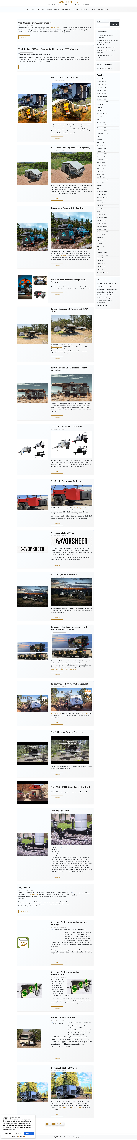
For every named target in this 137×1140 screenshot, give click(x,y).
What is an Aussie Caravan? (64, 77)
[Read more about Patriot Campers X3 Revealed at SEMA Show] (32, 334)
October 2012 (101, 229)
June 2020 (100, 105)
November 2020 (102, 96)
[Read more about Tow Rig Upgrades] (32, 844)
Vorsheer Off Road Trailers (64, 533)
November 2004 (102, 272)
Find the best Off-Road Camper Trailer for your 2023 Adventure (49, 49)
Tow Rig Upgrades (60, 810)
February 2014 (102, 191)
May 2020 (100, 108)
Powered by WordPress (56, 1137)
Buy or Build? (24, 888)
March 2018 (101, 122)
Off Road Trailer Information (107, 289)
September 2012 (102, 232)
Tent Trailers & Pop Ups (105, 298)
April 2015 (100, 174)
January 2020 (101, 110)
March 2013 (101, 214)
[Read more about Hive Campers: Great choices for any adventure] (32, 393)
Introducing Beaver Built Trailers (67, 208)
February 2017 (102, 148)
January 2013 (101, 220)
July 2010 (100, 261)
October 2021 (101, 87)
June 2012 (100, 240)
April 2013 (100, 212)
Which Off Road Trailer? (63, 1018)
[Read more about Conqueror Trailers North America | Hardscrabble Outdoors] (32, 651)
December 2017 (102, 128)
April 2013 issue (33, 894)
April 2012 (100, 246)
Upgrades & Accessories (81, 9)
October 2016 (101, 157)
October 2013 (101, 200)
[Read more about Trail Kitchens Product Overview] (32, 753)
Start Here (40, 9)
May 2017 (100, 139)
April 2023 (100, 79)
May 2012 (100, 243)
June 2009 (100, 269)
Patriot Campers (56, 347)
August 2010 (101, 258)
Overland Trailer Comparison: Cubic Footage (69, 923)
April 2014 (100, 188)
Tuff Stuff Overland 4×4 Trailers (66, 426)
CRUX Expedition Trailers (64, 574)
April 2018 (100, 119)
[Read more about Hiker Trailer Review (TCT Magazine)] (32, 703)
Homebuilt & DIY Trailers (105, 286)
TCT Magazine (56, 713)
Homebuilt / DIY (103, 9)
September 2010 (102, 255)
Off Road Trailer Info (68, 2)
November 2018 (102, 113)
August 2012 (101, 235)
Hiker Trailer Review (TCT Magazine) (69, 684)
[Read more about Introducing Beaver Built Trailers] (32, 237)
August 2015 (101, 168)
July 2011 (100, 249)
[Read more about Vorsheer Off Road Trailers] (32, 549)
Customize (8, 1133)
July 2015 (100, 171)
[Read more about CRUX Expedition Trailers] (32, 596)
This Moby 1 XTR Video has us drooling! (70, 787)
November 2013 (102, 197)
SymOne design (76, 508)
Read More (24, 37)
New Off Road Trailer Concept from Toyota (68, 281)
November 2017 (102, 131)
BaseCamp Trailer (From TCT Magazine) (70, 148)
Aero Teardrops (55, 28)
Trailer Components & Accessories (104, 302)
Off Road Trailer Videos (105, 292)
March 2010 (101, 264)
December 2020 (102, 93)
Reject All (18, 1133)
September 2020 (102, 102)
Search (99, 21)
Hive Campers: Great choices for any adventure (69, 369)
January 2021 (101, 90)
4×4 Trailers (66, 9)
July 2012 (100, 238)
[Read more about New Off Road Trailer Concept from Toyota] (32, 287)
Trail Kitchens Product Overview (67, 732)
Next (62, 1124)
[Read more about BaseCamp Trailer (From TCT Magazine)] (32, 173)
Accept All (29, 1133)
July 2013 (100, 206)
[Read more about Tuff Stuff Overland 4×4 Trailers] (32, 449)
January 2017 (101, 151)
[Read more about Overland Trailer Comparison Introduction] (29, 990)
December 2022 (102, 82)
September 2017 (102, 134)
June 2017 (100, 136)
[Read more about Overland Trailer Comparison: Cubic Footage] (23, 943)
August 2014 (101, 183)
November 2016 (102, 154)
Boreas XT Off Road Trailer (64, 1068)
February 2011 (102, 252)
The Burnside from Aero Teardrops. (35, 23)
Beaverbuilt (65, 256)
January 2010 (101, 266)
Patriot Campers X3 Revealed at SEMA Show (69, 310)
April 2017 (100, 142)
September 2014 (102, 180)
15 (57, 1124)
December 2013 (102, 194)
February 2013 (102, 217)
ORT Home (30, 9)
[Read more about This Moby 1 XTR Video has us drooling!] (32, 792)
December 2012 (102, 223)
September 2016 (102, 160)
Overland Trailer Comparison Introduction (65, 973)
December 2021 (102, 84)
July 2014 (100, 186)
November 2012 (102, 226)
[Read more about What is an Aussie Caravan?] (32, 108)
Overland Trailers (53, 9)
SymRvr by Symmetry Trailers (66, 481)
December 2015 (102, 165)
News (93, 9)
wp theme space (82, 1137)
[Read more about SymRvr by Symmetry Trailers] (32, 502)
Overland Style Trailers (105, 295)
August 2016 (101, 162)
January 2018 (101, 125)
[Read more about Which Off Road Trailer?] (29, 1038)
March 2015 (101, 177)
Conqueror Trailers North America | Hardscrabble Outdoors (69, 628)
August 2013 (101, 203)
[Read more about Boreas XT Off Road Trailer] (32, 1092)
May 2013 (100, 209)
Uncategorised (102, 305)
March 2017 (101, 145)
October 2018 (101, 116)
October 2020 (101, 99)
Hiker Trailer (84, 713)
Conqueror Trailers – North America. (63, 669)
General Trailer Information (106, 283)
